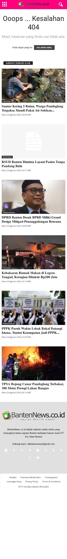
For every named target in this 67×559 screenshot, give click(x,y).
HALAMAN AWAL (44, 47)
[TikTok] (46, 450)
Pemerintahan (9, 212)
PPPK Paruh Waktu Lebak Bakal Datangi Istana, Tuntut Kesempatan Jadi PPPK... (32, 330)
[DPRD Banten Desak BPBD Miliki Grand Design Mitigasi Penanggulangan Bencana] (33, 197)
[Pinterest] (30, 450)
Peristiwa (7, 101)
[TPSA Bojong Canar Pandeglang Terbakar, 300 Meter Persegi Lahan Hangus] (33, 363)
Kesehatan (7, 157)
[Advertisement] (33, 524)
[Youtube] (37, 458)
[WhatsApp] (30, 458)
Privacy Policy (31, 481)
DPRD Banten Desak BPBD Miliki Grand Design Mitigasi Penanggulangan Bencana (31, 219)
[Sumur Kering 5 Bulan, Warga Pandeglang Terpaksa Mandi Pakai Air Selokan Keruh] (33, 86)
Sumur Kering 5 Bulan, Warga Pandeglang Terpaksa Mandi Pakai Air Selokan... (32, 108)
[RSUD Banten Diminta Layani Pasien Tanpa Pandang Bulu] (33, 141)
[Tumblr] (54, 450)
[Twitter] (61, 450)
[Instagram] (22, 450)
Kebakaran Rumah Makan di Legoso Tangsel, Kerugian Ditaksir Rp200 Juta (29, 274)
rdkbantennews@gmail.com (41, 444)
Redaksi (12, 477)
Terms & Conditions (51, 481)
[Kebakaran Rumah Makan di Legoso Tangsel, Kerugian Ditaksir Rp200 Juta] (33, 252)
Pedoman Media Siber (30, 477)
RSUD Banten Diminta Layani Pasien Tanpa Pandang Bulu (33, 163)
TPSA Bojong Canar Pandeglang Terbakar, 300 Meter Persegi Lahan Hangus (33, 385)
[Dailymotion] (6, 450)
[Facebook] (14, 450)
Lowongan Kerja (14, 481)
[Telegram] (38, 450)
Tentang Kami (51, 477)
